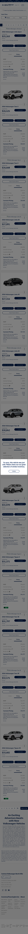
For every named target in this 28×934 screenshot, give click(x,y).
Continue (14, 471)
